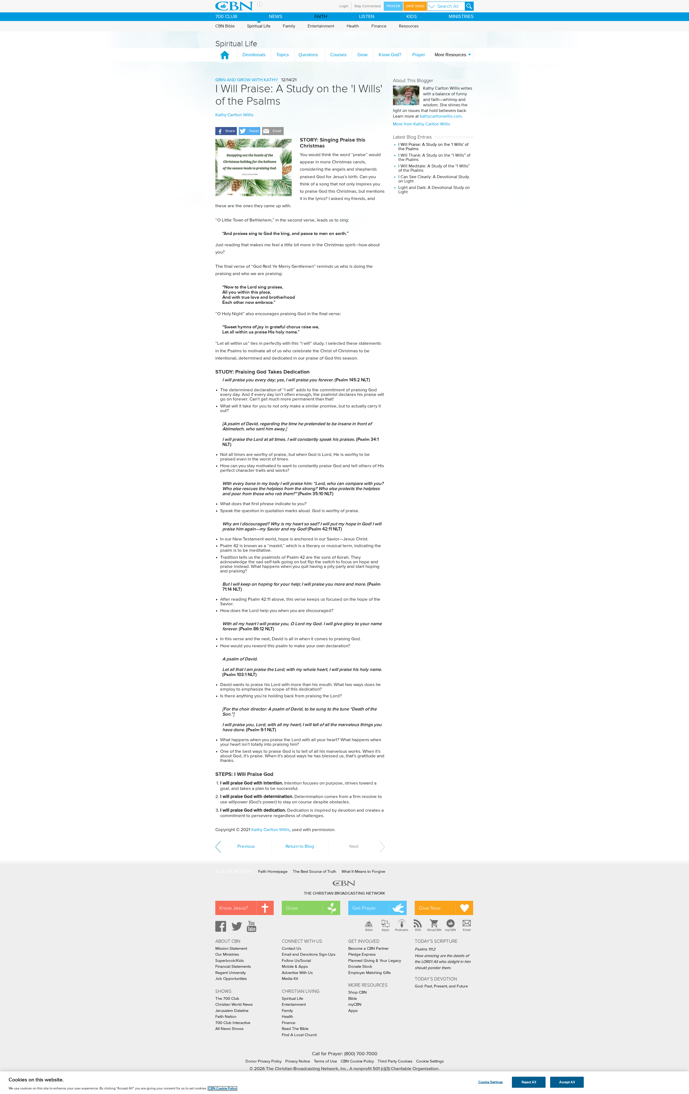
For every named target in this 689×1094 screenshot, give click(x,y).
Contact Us (291, 949)
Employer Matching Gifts (369, 973)
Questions (308, 54)
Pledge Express (362, 954)
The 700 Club (227, 999)
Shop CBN (357, 992)
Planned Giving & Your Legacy (374, 961)
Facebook (220, 926)
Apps (385, 930)
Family (289, 26)
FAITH (320, 16)
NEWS (275, 16)
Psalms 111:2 (425, 949)
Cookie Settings (430, 1061)
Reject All (529, 1082)
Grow (362, 54)
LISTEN (366, 16)
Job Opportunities (231, 979)
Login (344, 6)
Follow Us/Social (296, 961)
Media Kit (290, 979)
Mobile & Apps (295, 967)
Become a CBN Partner (368, 949)
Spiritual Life (258, 26)
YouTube (252, 926)
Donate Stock (360, 967)
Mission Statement (231, 949)
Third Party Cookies (395, 1061)
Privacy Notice (297, 1061)
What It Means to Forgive (363, 872)
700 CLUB (226, 16)
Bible (369, 930)
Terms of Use (325, 1061)
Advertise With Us (297, 973)
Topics (282, 54)
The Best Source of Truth (314, 872)
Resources (409, 26)
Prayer (393, 6)
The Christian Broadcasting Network (344, 893)
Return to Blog (300, 846)
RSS (418, 930)
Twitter (236, 926)
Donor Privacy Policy (263, 1061)
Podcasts (401, 930)
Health (353, 26)
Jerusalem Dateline (231, 1011)
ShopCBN (434, 930)
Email (467, 930)
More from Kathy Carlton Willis (421, 124)
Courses (338, 54)
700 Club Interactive (232, 1023)
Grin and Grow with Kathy (246, 80)
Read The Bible (295, 1029)
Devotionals (253, 54)
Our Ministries (227, 954)
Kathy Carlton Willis (234, 115)
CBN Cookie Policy (357, 1061)
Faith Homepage (272, 872)
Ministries (461, 16)
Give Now (415, 6)
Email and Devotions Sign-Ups (308, 954)
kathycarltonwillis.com (441, 116)
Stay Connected (367, 6)
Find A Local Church (299, 1035)
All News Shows (229, 1029)
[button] (226, 131)
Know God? (390, 54)
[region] (344, 1082)
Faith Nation (225, 1017)
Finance (378, 26)
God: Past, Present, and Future (441, 986)
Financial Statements (233, 967)
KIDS (411, 16)
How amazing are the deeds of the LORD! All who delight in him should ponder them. (442, 962)
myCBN (450, 930)
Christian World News (234, 1004)
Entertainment (321, 26)
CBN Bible (225, 26)
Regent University (230, 973)
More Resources (450, 54)
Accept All (567, 1082)
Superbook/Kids (229, 961)
